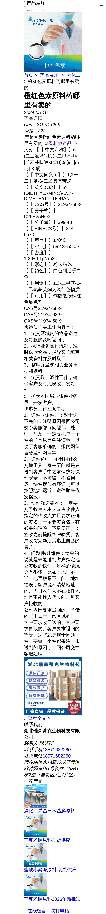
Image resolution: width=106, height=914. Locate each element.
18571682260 (57, 749)
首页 (28, 75)
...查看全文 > (37, 718)
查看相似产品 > (60, 143)
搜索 (43, 10)
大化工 (73, 75)
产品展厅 (49, 75)
